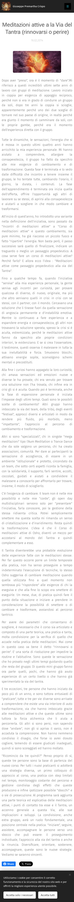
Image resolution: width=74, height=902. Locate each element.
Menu (67, 6)
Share (10, 864)
